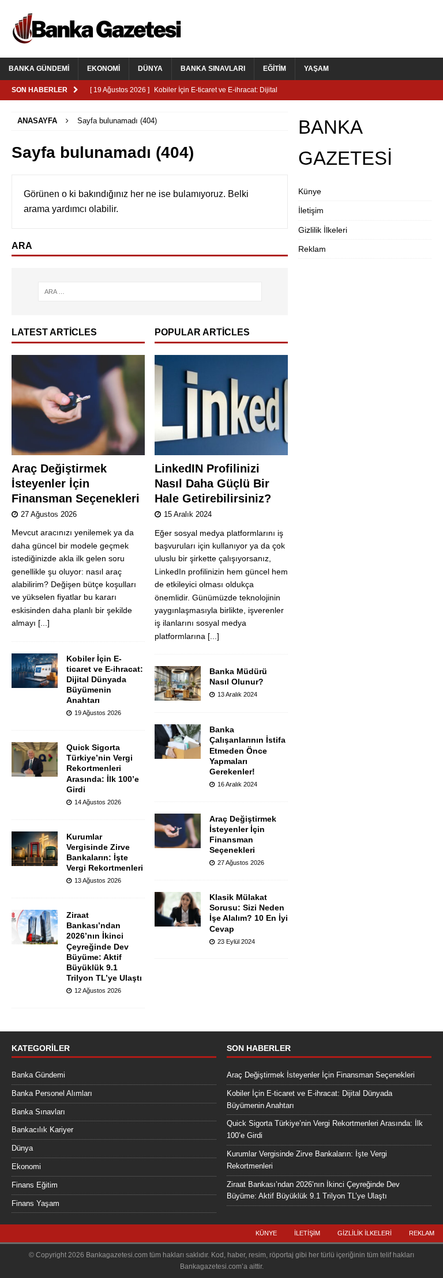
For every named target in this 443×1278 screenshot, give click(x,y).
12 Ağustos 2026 (97, 990)
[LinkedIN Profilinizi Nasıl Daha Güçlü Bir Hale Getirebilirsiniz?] (221, 405)
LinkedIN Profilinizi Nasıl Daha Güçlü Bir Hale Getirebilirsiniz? (213, 483)
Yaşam (316, 69)
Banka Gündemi (39, 69)
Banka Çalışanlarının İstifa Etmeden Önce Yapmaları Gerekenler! (247, 750)
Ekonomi (103, 69)
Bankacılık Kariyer (42, 1129)
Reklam (312, 249)
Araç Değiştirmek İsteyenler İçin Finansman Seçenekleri (76, 483)
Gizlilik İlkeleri (322, 230)
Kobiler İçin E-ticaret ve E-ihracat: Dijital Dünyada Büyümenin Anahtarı (104, 679)
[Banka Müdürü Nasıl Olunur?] (178, 683)
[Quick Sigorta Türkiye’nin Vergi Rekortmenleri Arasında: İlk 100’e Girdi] (35, 759)
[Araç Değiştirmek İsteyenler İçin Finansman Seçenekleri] (78, 405)
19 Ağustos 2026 (97, 712)
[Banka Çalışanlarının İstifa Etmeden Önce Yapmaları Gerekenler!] (178, 741)
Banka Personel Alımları (52, 1093)
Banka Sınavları (213, 69)
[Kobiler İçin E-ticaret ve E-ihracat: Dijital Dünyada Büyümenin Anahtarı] (35, 670)
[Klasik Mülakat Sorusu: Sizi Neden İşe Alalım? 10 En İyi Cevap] (178, 909)
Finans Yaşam (35, 1203)
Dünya (150, 69)
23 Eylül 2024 (236, 941)
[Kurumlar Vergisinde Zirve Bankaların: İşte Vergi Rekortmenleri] (35, 848)
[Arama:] (149, 291)
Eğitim (274, 69)
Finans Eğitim (35, 1185)
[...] (44, 622)
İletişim (311, 210)
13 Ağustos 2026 (97, 880)
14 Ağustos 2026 (97, 802)
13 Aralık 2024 (237, 694)
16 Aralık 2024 (237, 784)
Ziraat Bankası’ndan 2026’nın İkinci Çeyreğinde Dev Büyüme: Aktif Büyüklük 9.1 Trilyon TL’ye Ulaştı (104, 946)
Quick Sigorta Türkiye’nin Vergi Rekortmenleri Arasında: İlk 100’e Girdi (102, 768)
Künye (309, 191)
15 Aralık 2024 (188, 514)
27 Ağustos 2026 (49, 514)
